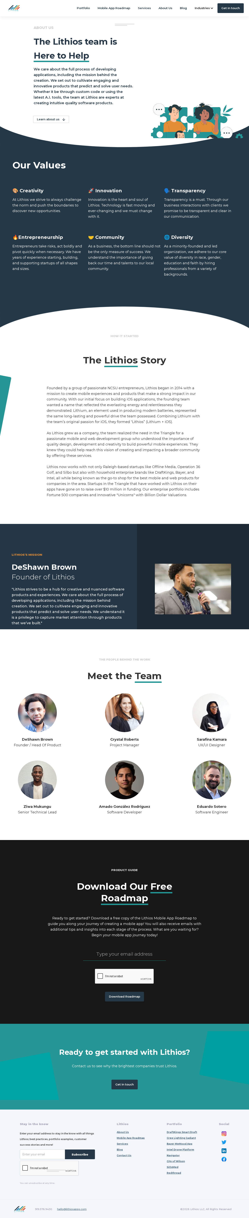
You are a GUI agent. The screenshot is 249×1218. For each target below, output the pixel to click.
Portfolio (83, 8)
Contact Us (124, 1155)
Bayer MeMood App (179, 1143)
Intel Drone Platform (180, 1149)
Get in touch (230, 8)
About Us (165, 8)
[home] (14, 8)
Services (144, 8)
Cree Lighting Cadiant (181, 1138)
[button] (204, 8)
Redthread (174, 1172)
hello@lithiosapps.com (72, 1209)
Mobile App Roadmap (114, 8)
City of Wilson (176, 1161)
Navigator (173, 1155)
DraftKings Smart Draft (182, 1132)
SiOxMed (172, 1167)
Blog (183, 8)
